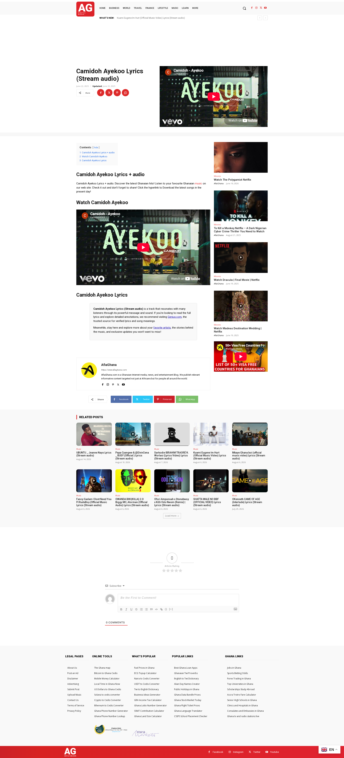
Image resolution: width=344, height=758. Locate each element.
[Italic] (126, 609)
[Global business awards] (110, 733)
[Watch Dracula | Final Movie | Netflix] (241, 257)
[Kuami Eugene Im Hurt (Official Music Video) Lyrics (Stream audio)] (211, 434)
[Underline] (131, 609)
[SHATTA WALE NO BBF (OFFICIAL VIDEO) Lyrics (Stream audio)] (211, 480)
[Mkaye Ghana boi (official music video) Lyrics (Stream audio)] (250, 434)
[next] (265, 18)
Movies (217, 176)
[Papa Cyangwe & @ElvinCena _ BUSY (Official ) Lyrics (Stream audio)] (133, 434)
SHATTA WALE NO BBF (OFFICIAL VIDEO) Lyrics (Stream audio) (207, 502)
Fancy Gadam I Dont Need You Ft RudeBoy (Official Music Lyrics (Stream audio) (93, 502)
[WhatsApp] (125, 92)
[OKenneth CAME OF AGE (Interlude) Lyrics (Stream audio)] (250, 480)
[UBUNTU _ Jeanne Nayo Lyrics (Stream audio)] (94, 434)
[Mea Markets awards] (145, 735)
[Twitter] (261, 8)
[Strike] (136, 609)
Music (78, 449)
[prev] (259, 18)
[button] (244, 8)
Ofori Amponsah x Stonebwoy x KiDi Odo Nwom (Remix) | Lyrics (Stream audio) (171, 502)
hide (96, 147)
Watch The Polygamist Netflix (232, 179)
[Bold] (121, 609)
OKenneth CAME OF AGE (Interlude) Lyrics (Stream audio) (247, 502)
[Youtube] (265, 8)
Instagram (238, 752)
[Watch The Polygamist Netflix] (241, 157)
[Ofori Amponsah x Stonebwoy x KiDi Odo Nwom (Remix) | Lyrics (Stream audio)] (172, 480)
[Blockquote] (151, 609)
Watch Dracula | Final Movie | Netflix (237, 280)
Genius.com (175, 316)
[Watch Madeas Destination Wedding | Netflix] (241, 306)
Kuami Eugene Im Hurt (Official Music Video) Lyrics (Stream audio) (209, 455)
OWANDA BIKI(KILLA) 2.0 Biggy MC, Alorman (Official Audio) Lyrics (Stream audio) (132, 502)
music (198, 183)
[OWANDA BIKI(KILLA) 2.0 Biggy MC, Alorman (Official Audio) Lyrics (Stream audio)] (133, 480)
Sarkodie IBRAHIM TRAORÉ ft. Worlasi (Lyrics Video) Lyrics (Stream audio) (171, 455)
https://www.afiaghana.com (114, 370)
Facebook (218, 752)
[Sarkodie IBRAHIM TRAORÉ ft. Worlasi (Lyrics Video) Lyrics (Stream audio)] (172, 434)
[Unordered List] (146, 609)
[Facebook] (252, 8)
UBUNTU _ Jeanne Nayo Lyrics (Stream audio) (93, 454)
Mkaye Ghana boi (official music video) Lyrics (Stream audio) (148, 18)
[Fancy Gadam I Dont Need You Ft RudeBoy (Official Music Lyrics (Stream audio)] (94, 480)
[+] (171, 609)
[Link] (161, 609)
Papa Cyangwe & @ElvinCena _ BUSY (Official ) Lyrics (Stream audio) (132, 455)
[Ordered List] (141, 609)
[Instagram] (256, 8)
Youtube (274, 752)
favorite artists (162, 327)
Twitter (256, 752)
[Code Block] (156, 609)
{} (166, 609)
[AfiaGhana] (88, 374)
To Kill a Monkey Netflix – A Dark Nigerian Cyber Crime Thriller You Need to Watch (240, 230)
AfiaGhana (109, 365)
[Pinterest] (117, 92)
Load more (170, 515)
